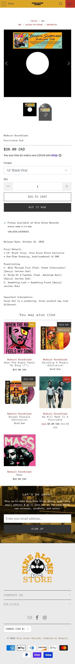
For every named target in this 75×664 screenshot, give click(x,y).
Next (43, 21)
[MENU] (2, 4)
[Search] (60, 4)
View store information (18, 231)
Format (8, 163)
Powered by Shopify (56, 638)
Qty (6, 179)
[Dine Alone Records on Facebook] (37, 618)
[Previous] (7, 63)
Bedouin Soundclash (16, 135)
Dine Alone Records (29, 638)
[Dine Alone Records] (37, 4)
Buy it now (37, 207)
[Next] (68, 63)
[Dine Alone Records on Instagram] (45, 618)
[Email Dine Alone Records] (30, 618)
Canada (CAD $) (15, 629)
